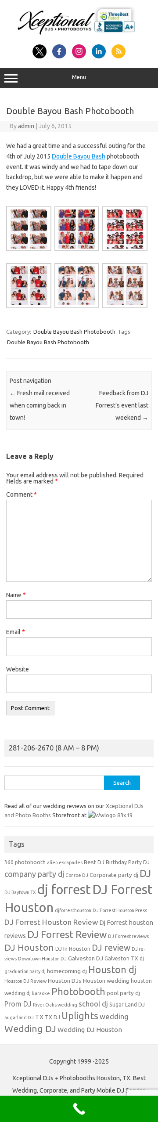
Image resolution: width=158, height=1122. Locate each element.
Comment (21, 494)
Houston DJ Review (25, 981)
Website (17, 669)
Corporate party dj (114, 875)
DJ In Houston (72, 949)
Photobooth (78, 991)
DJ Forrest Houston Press (120, 910)
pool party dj (123, 993)
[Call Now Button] (79, 1109)
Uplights (79, 1015)
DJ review (111, 947)
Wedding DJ (30, 1028)
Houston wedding (106, 981)
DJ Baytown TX (20, 892)
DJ (145, 873)
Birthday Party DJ (128, 862)
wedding (114, 1016)
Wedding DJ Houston (89, 1029)
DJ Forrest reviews (128, 936)
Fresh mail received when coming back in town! (40, 405)
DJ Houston (29, 947)
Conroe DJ (76, 875)
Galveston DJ (85, 958)
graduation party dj (25, 971)
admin (26, 126)
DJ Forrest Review (67, 934)
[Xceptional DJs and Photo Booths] (79, 34)
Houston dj (112, 969)
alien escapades (65, 862)
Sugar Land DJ (127, 1004)
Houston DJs (65, 981)
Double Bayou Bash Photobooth (74, 331)
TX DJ (52, 1017)
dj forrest (64, 889)
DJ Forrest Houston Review (51, 922)
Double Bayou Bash (78, 156)
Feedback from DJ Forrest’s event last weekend (122, 405)
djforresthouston (73, 910)
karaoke (41, 993)
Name (16, 595)
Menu (79, 77)
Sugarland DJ (19, 1017)
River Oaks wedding (55, 1004)
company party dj (34, 873)
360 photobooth (25, 862)
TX (39, 1017)
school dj (93, 1003)
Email (15, 631)
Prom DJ (18, 1004)
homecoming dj (67, 971)
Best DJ (94, 862)
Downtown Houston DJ (42, 958)
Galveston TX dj (124, 958)
